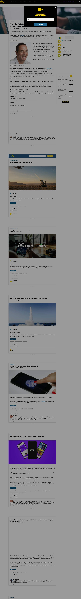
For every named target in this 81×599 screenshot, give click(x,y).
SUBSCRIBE (40, 24)
